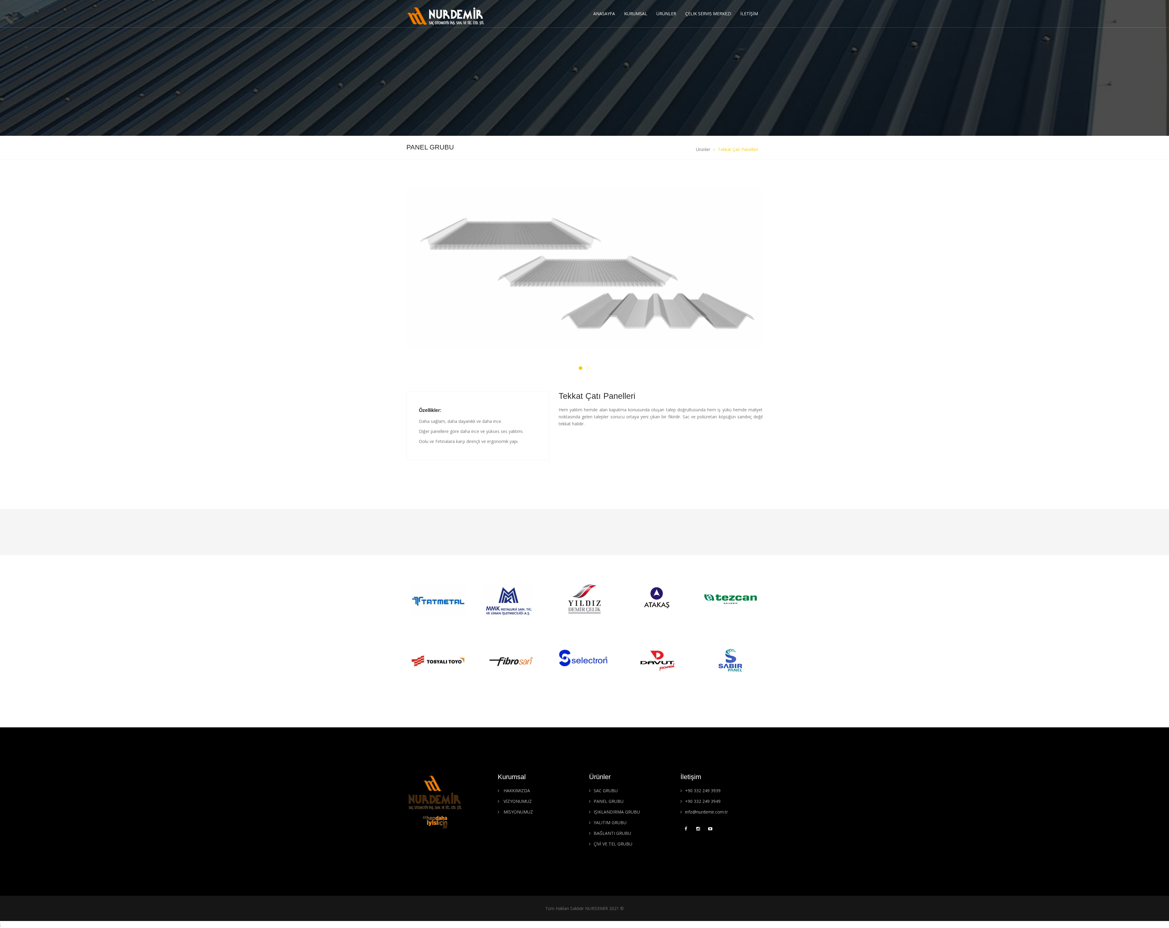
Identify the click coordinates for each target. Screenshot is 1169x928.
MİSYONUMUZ (517, 812)
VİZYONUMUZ (517, 801)
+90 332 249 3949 (703, 801)
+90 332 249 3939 (703, 790)
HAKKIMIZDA (516, 790)
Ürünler (666, 13)
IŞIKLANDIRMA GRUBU (617, 812)
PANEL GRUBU (608, 801)
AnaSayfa (604, 13)
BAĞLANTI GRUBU (612, 833)
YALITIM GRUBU (610, 822)
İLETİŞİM (749, 13)
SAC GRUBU (606, 790)
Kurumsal (635, 13)
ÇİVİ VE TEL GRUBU (613, 844)
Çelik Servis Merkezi (708, 13)
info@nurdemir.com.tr (706, 812)
